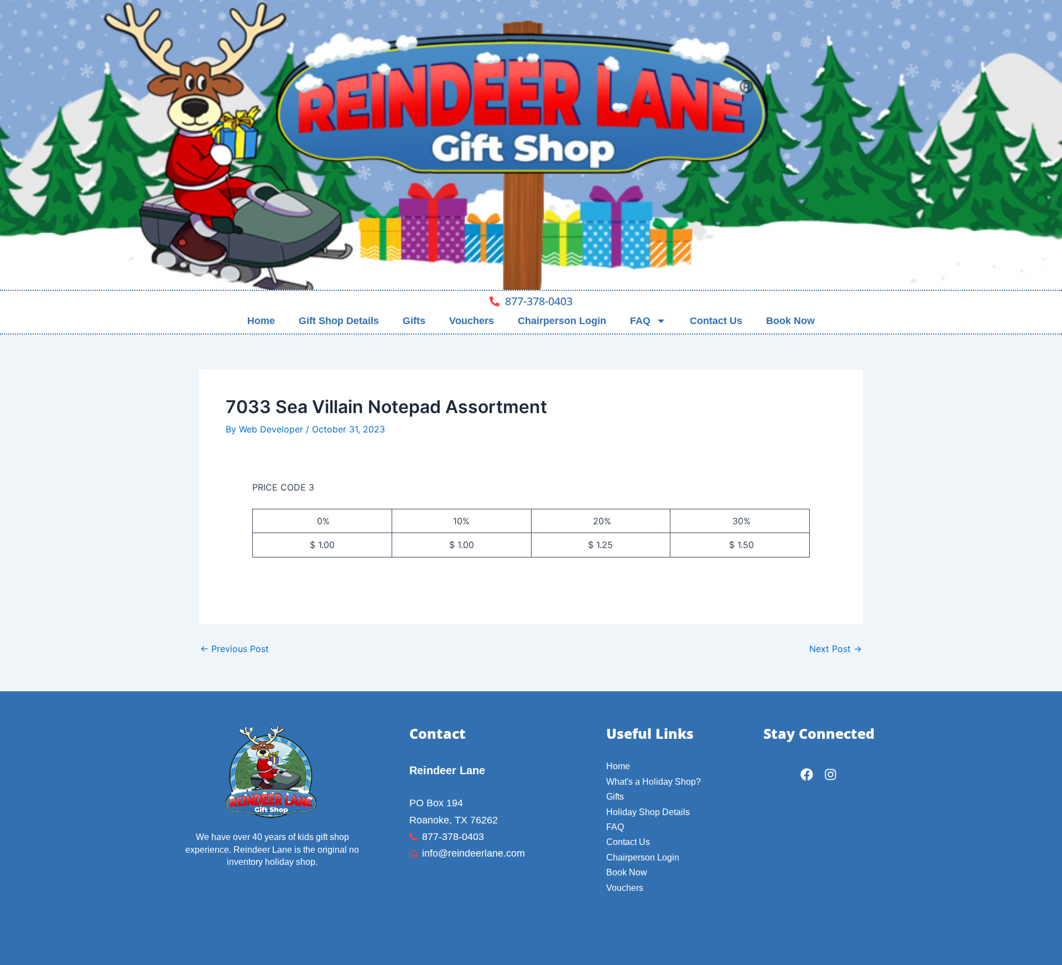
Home (261, 320)
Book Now (790, 320)
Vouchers (471, 320)
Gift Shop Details (339, 320)
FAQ (640, 320)
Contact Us (716, 320)
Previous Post (234, 648)
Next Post (835, 648)
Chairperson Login (562, 320)
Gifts (414, 320)
